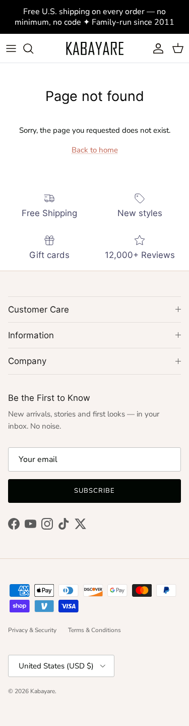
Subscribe (94, 490)
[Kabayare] (95, 48)
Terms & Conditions (94, 630)
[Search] (33, 48)
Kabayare (42, 691)
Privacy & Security (32, 630)
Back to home (95, 150)
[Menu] (11, 48)
